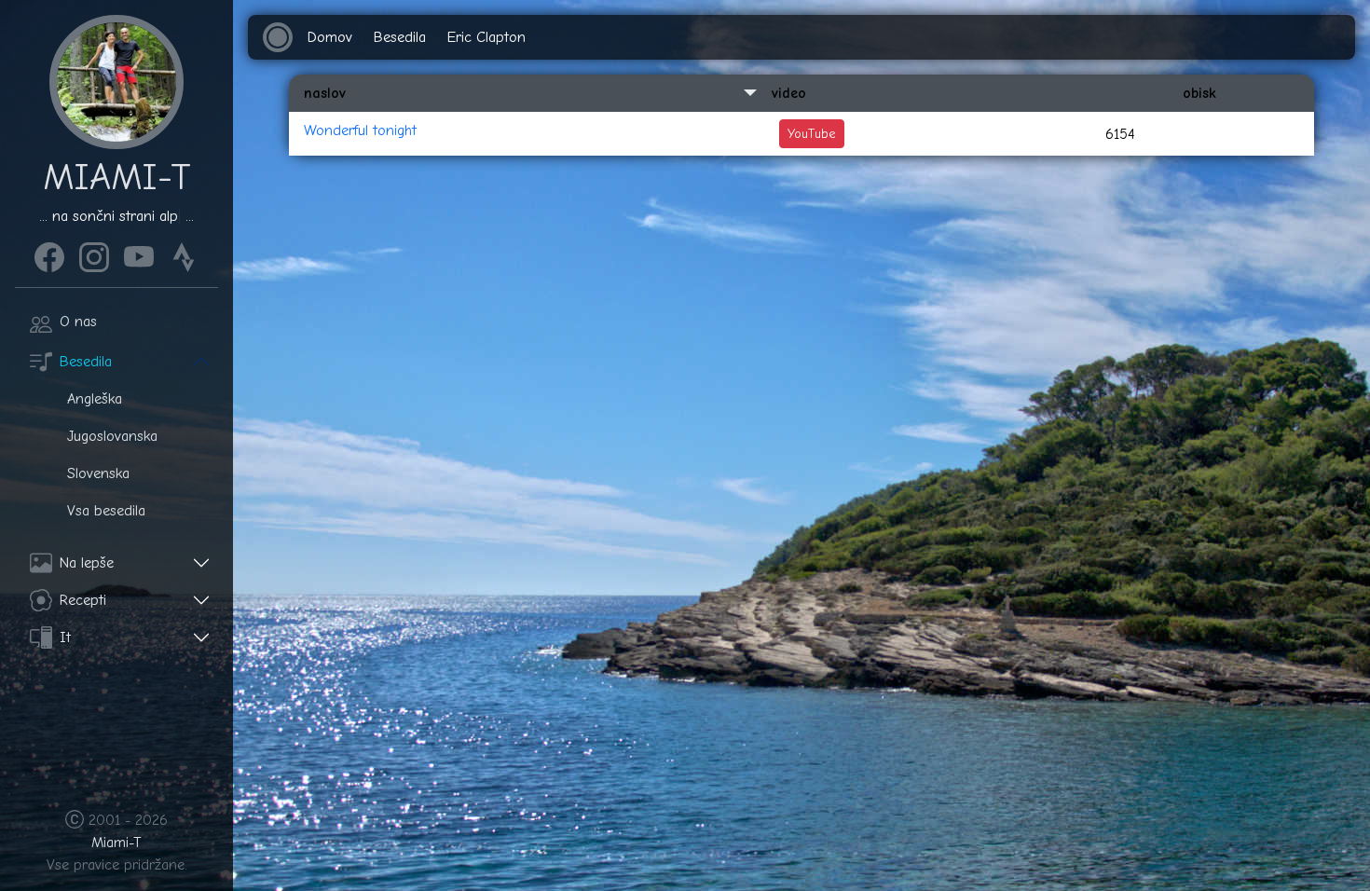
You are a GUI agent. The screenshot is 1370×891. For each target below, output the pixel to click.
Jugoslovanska (112, 436)
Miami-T (116, 842)
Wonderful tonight (360, 130)
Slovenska (98, 473)
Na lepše (87, 563)
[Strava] (183, 254)
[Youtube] (138, 254)
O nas (78, 321)
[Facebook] (49, 254)
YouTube (812, 134)
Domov (330, 37)
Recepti (83, 600)
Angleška (94, 399)
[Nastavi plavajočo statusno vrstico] (278, 37)
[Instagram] (94, 254)
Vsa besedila (106, 510)
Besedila (86, 361)
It (65, 637)
